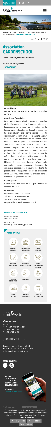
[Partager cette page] (44, 39)
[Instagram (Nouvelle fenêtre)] (23, 3)
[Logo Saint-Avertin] (14, 10)
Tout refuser (35, 421)
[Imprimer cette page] (47, 39)
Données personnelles (25, 417)
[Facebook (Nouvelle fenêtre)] (19, 3)
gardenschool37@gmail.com (21, 224)
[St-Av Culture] (9, 3)
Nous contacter (12, 339)
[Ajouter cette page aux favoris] (42, 39)
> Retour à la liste (10, 67)
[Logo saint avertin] (13, 313)
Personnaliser (26, 424)
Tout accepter (19, 421)
